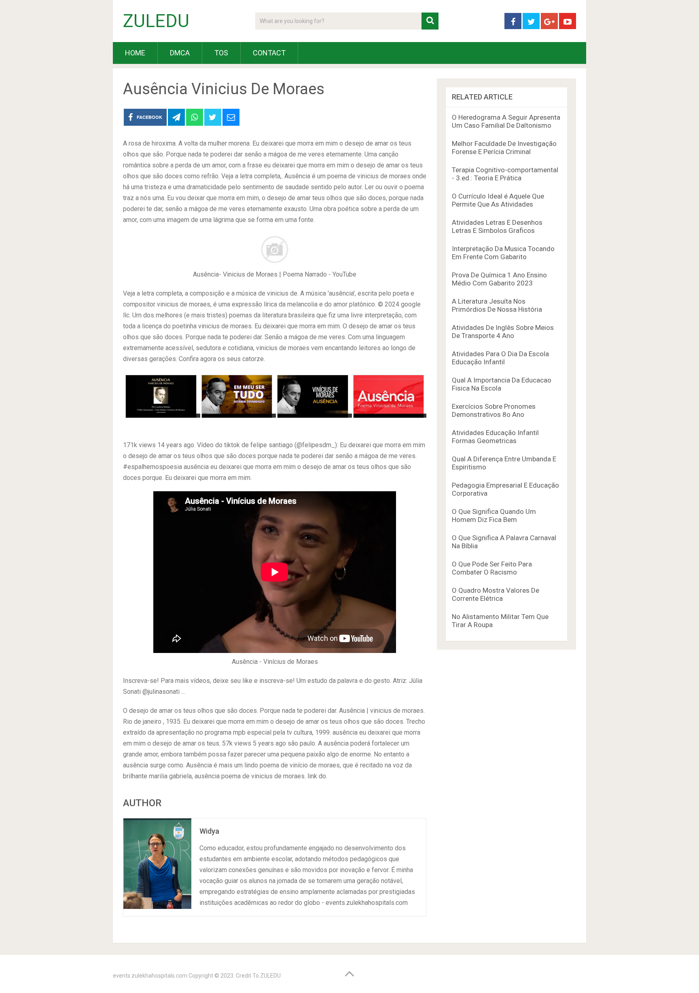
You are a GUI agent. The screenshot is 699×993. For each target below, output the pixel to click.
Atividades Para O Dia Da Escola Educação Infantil (500, 358)
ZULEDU (156, 21)
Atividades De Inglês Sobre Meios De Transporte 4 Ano (503, 331)
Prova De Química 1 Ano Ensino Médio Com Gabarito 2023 (499, 279)
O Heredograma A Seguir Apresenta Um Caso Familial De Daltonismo (506, 121)
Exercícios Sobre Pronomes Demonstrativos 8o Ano (494, 410)
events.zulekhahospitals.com (150, 975)
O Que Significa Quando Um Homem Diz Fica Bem (494, 515)
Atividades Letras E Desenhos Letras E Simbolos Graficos (497, 226)
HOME (135, 53)
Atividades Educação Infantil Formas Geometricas (495, 437)
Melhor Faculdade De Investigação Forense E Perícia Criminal (504, 147)
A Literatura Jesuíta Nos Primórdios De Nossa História (497, 305)
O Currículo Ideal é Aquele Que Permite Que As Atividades (498, 200)
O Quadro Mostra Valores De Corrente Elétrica (495, 594)
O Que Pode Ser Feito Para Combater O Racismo (492, 568)
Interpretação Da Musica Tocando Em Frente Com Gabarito (503, 253)
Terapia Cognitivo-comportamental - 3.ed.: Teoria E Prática (505, 174)
